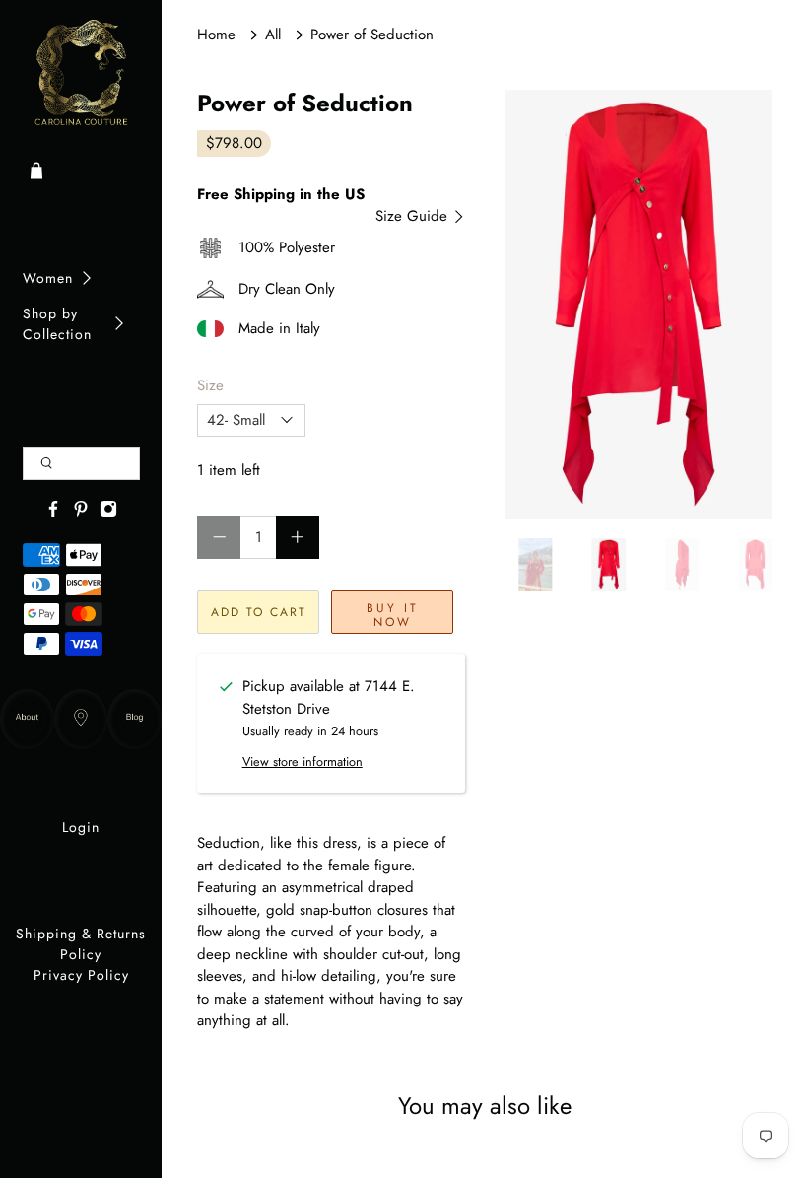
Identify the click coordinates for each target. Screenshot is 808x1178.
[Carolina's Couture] (81, 73)
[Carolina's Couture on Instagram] (108, 512)
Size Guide (413, 216)
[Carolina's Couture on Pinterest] (81, 512)
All (273, 35)
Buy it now (393, 615)
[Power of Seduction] (639, 304)
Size (210, 385)
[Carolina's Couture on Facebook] (53, 512)
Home (216, 35)
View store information (302, 761)
